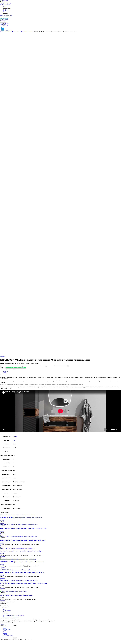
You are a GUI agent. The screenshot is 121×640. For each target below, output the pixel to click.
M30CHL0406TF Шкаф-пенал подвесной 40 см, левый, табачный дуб (21, 551)
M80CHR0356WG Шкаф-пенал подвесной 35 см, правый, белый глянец (22, 562)
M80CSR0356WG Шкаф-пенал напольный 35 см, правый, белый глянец (22, 572)
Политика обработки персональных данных (13, 615)
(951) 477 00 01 (4, 25)
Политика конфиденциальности (10, 616)
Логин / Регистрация (8, 635)
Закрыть (2, 624)
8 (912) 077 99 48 (4, 17)
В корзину (3, 367)
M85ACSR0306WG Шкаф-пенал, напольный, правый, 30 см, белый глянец (23, 540)
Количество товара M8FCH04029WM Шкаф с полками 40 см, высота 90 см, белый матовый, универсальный (28, 366)
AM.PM (15, 436)
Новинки (5, 611)
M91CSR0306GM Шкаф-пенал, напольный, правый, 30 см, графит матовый (23, 583)
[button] (16, 367)
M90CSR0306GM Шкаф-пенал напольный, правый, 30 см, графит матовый (23, 528)
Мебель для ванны (16, 31)
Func (14, 440)
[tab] (62, 371)
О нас (4, 609)
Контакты (5, 613)
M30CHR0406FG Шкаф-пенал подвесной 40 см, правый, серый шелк (21, 517)
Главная (2, 31)
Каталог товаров (8, 31)
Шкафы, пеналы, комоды (27, 31)
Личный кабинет (7, 610)
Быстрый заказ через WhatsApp (15, 367)
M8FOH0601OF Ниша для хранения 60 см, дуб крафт (16, 595)
